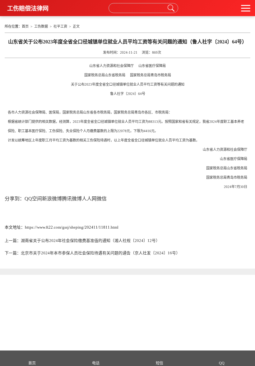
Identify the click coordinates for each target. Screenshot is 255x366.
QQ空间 (33, 198)
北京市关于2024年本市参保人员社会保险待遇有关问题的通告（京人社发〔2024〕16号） (100, 253)
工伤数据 (41, 26)
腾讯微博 (72, 198)
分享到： (15, 198)
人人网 (89, 198)
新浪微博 (52, 198)
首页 (25, 26)
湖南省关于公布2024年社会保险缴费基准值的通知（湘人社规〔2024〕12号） (90, 241)
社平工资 (60, 26)
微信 (102, 198)
